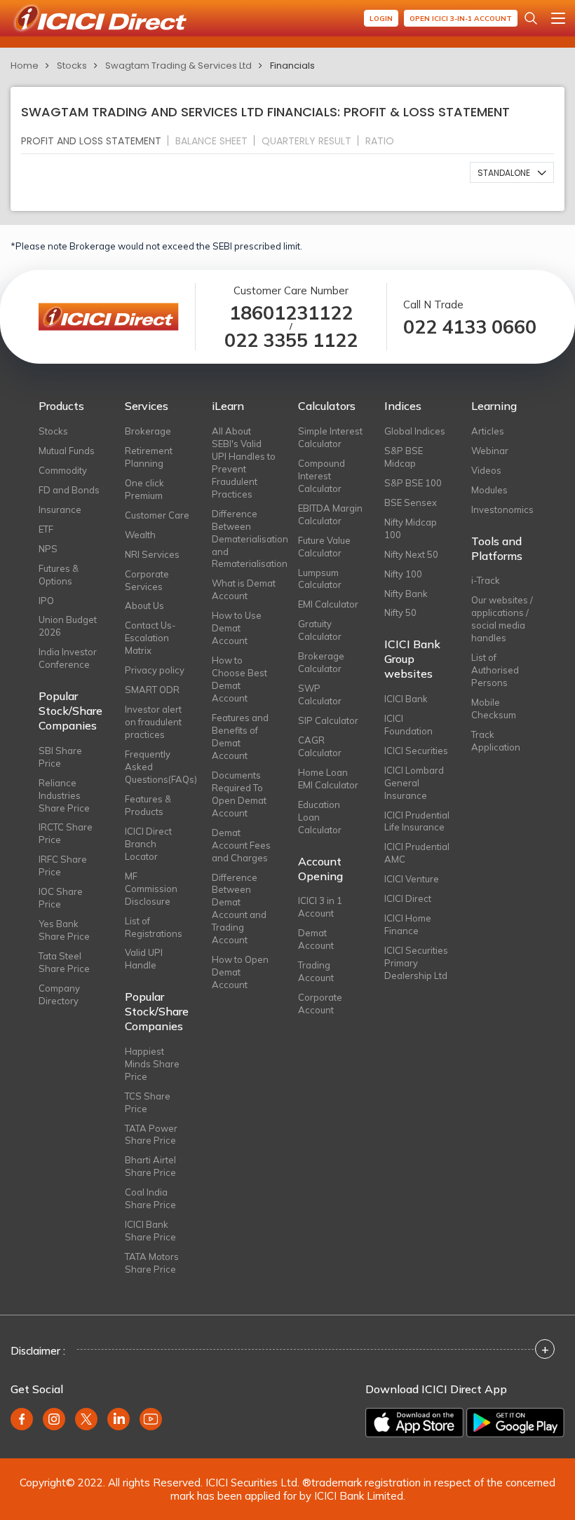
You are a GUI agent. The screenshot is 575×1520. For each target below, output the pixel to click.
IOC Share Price (61, 898)
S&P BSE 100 (413, 482)
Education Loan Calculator (319, 817)
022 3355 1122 (291, 340)
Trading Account (316, 971)
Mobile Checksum (493, 708)
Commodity (63, 470)
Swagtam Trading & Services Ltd (178, 65)
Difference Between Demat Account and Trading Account (239, 909)
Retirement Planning (148, 457)
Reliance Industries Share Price (64, 795)
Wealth (140, 534)
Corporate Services (147, 580)
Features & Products (148, 805)
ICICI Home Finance (407, 924)
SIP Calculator (328, 720)
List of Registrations (153, 927)
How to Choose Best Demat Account (239, 679)
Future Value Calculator (324, 547)
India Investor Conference (68, 658)
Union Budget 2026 (68, 626)
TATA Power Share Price (151, 1134)
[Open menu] (558, 18)
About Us (144, 605)
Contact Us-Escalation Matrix (150, 637)
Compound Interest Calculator (321, 476)
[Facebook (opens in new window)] (22, 1419)
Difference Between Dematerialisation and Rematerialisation (244, 539)
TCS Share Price (147, 1102)
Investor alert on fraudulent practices (153, 722)
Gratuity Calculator (319, 630)
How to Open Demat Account (240, 972)
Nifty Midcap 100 (410, 528)
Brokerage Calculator (321, 662)
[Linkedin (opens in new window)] (118, 1419)
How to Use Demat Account (237, 628)
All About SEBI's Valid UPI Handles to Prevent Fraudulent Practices (244, 462)
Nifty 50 (400, 612)
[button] (512, 172)
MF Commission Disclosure (151, 888)
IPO (46, 600)
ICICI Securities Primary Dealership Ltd (416, 963)
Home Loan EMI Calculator (328, 778)
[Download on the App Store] (414, 1422)
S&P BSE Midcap (403, 457)
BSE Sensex (410, 502)
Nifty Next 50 (411, 554)
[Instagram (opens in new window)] (54, 1419)
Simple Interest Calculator (330, 437)
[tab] (96, 140)
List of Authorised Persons (495, 670)
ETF (46, 529)
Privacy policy (154, 670)
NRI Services (152, 554)
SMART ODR (152, 689)
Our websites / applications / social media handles (502, 618)
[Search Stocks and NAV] (530, 18)
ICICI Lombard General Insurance (414, 783)
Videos (486, 470)
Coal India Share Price (150, 1198)
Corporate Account (320, 1003)
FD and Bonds (69, 489)
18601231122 (291, 312)
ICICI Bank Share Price (150, 1230)
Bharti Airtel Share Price (150, 1166)
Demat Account (316, 939)
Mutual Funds (67, 450)
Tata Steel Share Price (64, 962)
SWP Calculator (319, 694)
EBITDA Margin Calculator (330, 514)
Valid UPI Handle (144, 959)
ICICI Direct (407, 898)
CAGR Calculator (319, 746)
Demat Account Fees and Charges (241, 845)
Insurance (60, 509)
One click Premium (144, 489)
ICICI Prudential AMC (416, 853)
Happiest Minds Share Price (152, 1064)
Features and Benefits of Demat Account (240, 736)
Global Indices (414, 431)
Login (381, 18)
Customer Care (157, 515)
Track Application (495, 741)
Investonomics (502, 509)
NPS (48, 548)
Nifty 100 (403, 574)
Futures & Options (59, 575)
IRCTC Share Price (66, 833)
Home (25, 65)
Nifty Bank (406, 593)
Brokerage (148, 431)
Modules (489, 489)
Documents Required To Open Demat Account (239, 794)
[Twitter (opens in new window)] (86, 1419)
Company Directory (59, 994)
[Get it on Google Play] (515, 1422)
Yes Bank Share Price (64, 930)
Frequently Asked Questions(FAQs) (157, 766)
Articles (487, 431)
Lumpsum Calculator (319, 579)
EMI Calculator (328, 604)
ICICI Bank (406, 698)
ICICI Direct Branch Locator (148, 844)
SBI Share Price (60, 757)
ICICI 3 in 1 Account (320, 907)
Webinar (489, 450)
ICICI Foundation (408, 725)
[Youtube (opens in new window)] (151, 1419)
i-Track (485, 580)
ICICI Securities (416, 750)
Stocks (72, 65)
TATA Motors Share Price (152, 1263)
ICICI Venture (411, 878)
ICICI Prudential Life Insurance (416, 821)
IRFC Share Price (63, 865)
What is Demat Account (244, 589)
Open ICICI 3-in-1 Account (461, 18)
